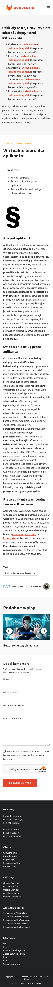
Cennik (6, 947)
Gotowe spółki (9, 866)
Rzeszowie (17, 534)
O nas (6, 943)
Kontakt (6, 960)
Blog (5, 957)
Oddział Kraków (10, 886)
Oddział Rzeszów (11, 883)
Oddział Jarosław (11, 893)
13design (26, 979)
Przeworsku (9, 538)
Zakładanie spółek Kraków (15, 913)
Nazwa (7, 679)
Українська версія (11, 964)
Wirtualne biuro (10, 853)
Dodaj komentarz (13, 718)
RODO (14, 983)
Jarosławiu (30, 534)
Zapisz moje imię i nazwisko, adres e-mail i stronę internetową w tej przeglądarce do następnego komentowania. (26, 755)
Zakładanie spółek (11, 863)
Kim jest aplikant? (20, 177)
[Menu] (48, 7)
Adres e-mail (10, 692)
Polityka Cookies (35, 983)
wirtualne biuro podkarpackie (20, 573)
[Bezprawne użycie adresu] (26, 627)
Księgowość (8, 859)
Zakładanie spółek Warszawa (16, 920)
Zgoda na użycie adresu (14, 954)
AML (22, 983)
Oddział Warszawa (11, 890)
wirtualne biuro (24, 143)
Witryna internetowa (13, 705)
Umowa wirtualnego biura (14, 950)
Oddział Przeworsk (12, 897)
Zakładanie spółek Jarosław (16, 923)
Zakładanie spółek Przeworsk (16, 927)
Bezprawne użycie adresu (21, 645)
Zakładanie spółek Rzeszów (16, 916)
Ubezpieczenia (10, 856)
